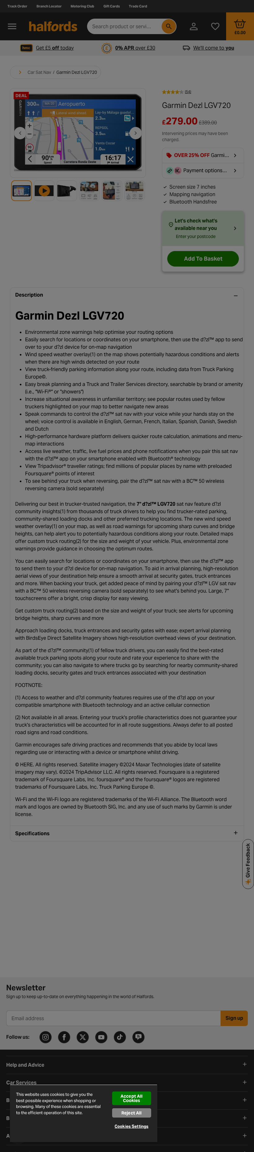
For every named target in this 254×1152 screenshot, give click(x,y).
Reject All (131, 1113)
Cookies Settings (131, 1126)
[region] (83, 1113)
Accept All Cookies (131, 1098)
